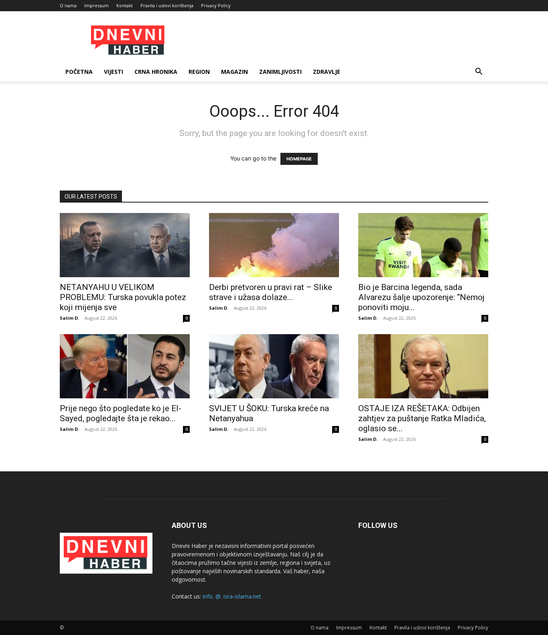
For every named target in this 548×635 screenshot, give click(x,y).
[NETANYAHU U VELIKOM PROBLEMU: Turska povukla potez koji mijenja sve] (125, 245)
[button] (478, 72)
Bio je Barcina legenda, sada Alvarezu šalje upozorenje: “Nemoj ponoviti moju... (421, 297)
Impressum (96, 5)
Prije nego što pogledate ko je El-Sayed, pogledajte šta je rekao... (120, 413)
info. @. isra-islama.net (232, 596)
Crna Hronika (155, 71)
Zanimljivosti (280, 71)
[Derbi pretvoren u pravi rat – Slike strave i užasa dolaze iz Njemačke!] (274, 245)
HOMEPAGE (299, 159)
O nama (68, 5)
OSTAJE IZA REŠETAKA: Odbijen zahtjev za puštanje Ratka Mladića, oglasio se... (422, 418)
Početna (79, 71)
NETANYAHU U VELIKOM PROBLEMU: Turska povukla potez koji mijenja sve (123, 297)
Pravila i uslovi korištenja (166, 5)
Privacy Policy (216, 5)
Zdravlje (326, 71)
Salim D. (69, 318)
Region (199, 71)
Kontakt (124, 5)
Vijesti (113, 71)
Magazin (234, 71)
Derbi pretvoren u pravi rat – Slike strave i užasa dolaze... (270, 292)
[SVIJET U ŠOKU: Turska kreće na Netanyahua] (274, 366)
